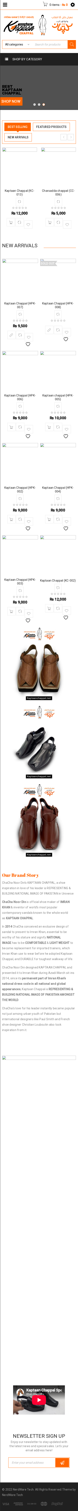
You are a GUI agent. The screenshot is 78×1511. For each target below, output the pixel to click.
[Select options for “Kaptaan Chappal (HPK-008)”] (49, 330)
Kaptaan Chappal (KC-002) (58, 580)
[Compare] (19, 222)
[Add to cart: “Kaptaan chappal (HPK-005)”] (49, 427)
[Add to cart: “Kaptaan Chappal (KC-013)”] (11, 222)
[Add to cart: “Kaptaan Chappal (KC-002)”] (49, 608)
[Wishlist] (28, 224)
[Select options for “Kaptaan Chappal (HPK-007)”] (11, 335)
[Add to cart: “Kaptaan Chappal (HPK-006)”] (11, 427)
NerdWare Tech (12, 1495)
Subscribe (62, 1462)
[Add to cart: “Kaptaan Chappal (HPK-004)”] (49, 519)
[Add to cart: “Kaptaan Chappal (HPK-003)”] (11, 611)
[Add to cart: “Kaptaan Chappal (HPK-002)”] (11, 519)
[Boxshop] (39, 664)
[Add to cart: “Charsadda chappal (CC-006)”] (50, 222)
